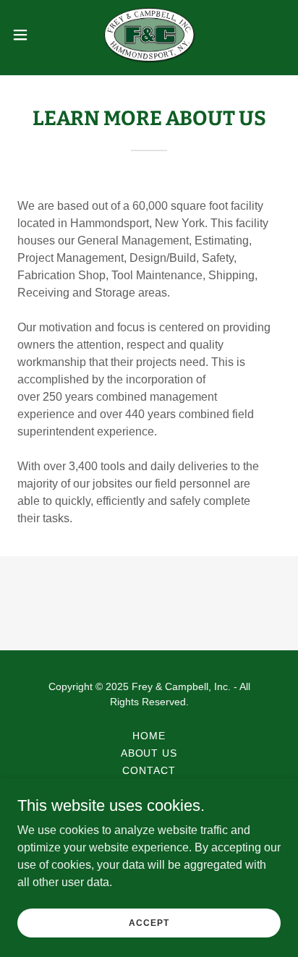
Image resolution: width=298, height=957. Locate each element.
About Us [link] (149, 753)
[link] (149, 35)
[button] (27, 34)
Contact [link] (149, 770)
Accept (149, 922)
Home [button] (149, 735)
